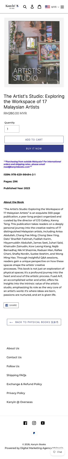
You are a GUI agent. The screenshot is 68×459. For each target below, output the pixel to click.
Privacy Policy (16, 393)
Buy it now (34, 148)
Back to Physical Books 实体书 (36, 322)
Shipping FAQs (16, 375)
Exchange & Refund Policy (24, 384)
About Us (13, 348)
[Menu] (62, 6)
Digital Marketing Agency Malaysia (41, 448)
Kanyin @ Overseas (20, 402)
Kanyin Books (38, 444)
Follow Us (13, 366)
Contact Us (14, 357)
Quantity (9, 122)
